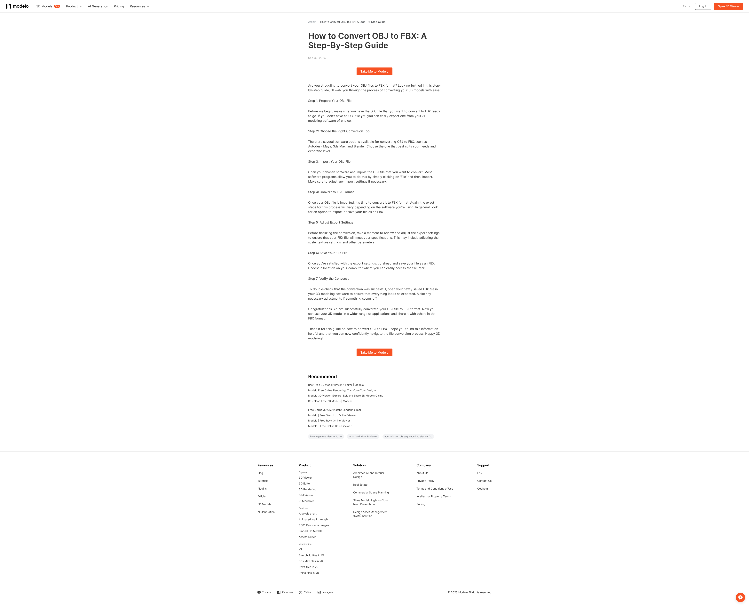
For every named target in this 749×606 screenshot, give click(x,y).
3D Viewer (305, 477)
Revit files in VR (308, 567)
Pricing (420, 504)
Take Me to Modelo (374, 71)
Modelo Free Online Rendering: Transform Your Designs (342, 390)
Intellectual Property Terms (433, 496)
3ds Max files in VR (311, 561)
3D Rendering (307, 489)
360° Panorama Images (314, 525)
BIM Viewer (306, 495)
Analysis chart (308, 513)
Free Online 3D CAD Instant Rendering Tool (334, 409)
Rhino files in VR (309, 572)
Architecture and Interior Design (368, 474)
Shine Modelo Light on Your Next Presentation (370, 502)
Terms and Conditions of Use (434, 488)
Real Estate (360, 484)
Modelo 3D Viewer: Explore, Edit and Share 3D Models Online (345, 395)
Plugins (262, 488)
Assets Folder (307, 537)
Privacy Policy (425, 480)
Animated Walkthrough (313, 519)
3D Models (264, 504)
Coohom (482, 488)
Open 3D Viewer (728, 6)
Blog (260, 473)
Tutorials (262, 480)
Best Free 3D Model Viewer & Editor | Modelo (336, 384)
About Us (422, 473)
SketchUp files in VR (312, 555)
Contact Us (484, 480)
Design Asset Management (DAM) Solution (370, 513)
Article (261, 496)
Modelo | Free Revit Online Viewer (329, 420)
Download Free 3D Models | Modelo (330, 401)
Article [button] (312, 21)
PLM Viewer (306, 501)
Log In (703, 6)
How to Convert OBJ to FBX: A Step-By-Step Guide (352, 21)
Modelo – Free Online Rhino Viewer (329, 426)
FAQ (480, 473)
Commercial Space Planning (371, 492)
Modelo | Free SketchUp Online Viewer (332, 415)
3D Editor (305, 483)
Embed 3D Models (310, 531)
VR (300, 549)
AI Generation (266, 512)
